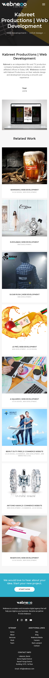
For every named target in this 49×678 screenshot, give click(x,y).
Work (12, 640)
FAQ (36, 632)
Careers (37, 640)
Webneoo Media (37, 637)
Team (12, 643)
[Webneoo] (14, 4)
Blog (36, 635)
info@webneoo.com (27, 669)
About (12, 635)
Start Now (24, 589)
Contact (37, 646)
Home (12, 632)
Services (12, 637)
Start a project (37, 643)
